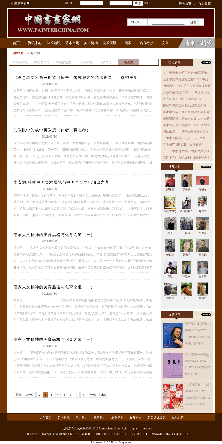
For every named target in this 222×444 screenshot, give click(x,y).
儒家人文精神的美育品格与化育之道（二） (54, 287)
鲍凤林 (170, 254)
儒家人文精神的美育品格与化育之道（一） (54, 235)
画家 (128, 43)
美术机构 (91, 43)
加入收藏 (63, 417)
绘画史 (128, 62)
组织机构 (177, 417)
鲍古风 (203, 254)
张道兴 (186, 276)
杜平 (170, 232)
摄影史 (106, 62)
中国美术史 (20, 62)
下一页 (92, 394)
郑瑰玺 (170, 189)
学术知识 (53, 43)
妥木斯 (203, 276)
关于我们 (81, 417)
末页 (103, 394)
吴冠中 (203, 298)
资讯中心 (35, 43)
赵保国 (203, 211)
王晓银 (186, 232)
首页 (16, 43)
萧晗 (170, 276)
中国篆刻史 (63, 62)
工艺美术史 (85, 62)
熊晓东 (203, 189)
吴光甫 (186, 254)
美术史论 (35, 53)
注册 (146, 3)
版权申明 (117, 417)
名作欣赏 (147, 43)
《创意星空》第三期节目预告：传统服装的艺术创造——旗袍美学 (75, 77)
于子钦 (186, 189)
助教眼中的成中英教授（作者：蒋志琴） (52, 130)
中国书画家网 (20, 3)
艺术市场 (72, 43)
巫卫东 (203, 232)
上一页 (30, 394)
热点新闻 (174, 62)
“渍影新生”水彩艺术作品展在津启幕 (187, 86)
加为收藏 (205, 3)
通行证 (68, 3)
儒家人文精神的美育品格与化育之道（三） (54, 339)
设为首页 (185, 3)
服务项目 (135, 417)
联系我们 (99, 417)
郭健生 (170, 298)
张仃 (186, 298)
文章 (165, 43)
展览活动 (174, 314)
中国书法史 (41, 62)
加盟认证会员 (156, 417)
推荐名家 (174, 166)
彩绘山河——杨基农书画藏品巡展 (186, 131)
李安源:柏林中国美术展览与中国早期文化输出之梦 (61, 182)
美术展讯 (109, 43)
